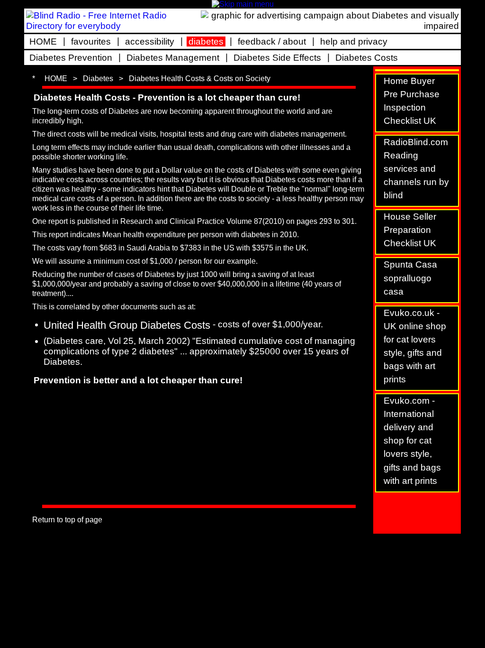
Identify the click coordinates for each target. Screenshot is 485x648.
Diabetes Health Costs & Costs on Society (199, 78)
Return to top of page (67, 520)
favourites (91, 41)
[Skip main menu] (243, 4)
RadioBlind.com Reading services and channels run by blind (416, 168)
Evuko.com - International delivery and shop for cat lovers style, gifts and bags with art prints (412, 440)
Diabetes (98, 78)
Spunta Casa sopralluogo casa (410, 277)
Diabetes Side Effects (277, 58)
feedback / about (272, 41)
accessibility (149, 41)
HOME (43, 41)
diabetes (206, 41)
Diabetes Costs (366, 58)
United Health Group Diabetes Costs (127, 325)
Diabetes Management (172, 58)
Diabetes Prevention (70, 58)
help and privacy (353, 41)
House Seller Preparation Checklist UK (410, 230)
